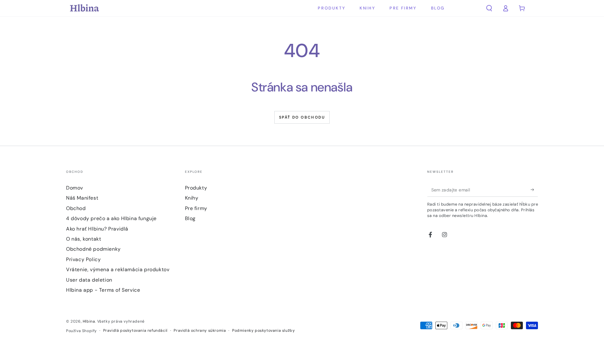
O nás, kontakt (83, 239)
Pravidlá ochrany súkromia (200, 330)
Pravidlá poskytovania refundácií (135, 330)
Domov (74, 187)
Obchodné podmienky (93, 249)
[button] (489, 8)
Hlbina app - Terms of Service (103, 290)
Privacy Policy (83, 259)
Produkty (196, 187)
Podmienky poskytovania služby (263, 330)
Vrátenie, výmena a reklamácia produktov (117, 269)
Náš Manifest (82, 198)
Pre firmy (196, 208)
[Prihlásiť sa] (534, 189)
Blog (190, 218)
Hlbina (89, 321)
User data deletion (89, 280)
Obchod (76, 208)
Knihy (192, 198)
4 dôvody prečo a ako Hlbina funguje (111, 218)
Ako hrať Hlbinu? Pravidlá (97, 228)
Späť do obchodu (302, 117)
